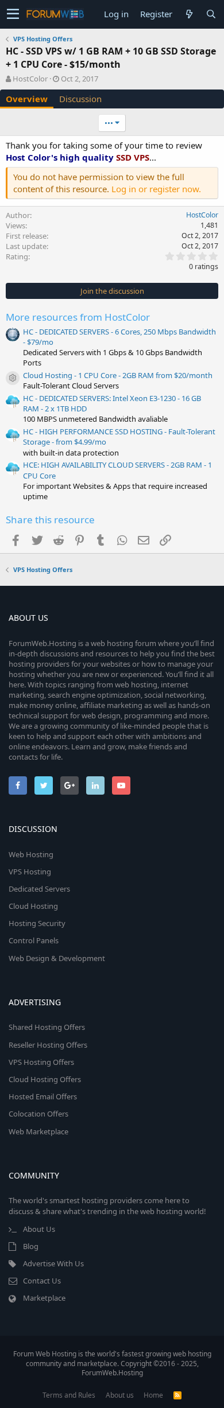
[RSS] (177, 1395)
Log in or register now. (156, 189)
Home (153, 1395)
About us (120, 1395)
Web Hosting (31, 854)
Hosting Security (37, 923)
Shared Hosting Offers (47, 1027)
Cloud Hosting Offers (45, 1079)
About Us (39, 1229)
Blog (30, 1246)
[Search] (211, 14)
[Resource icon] (13, 378)
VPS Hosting (30, 871)
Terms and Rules (69, 1395)
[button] (13, 14)
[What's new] (189, 14)
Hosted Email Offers (43, 1096)
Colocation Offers (38, 1113)
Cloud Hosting (33, 906)
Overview (27, 98)
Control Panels (34, 940)
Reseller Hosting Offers (48, 1045)
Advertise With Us (53, 1263)
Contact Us (42, 1280)
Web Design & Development (57, 958)
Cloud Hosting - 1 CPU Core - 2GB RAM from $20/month (118, 375)
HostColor (30, 78)
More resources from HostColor (78, 317)
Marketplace (44, 1298)
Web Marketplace (38, 1131)
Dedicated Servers (39, 889)
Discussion (80, 98)
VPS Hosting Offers (41, 1062)
